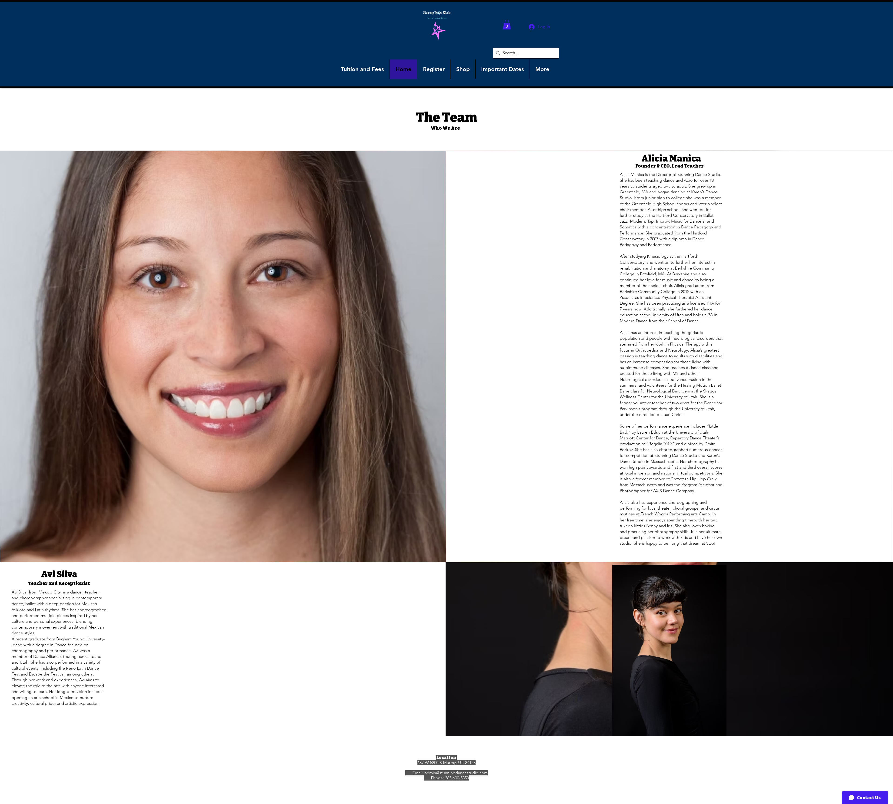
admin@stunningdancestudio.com (456, 772)
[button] (507, 25)
